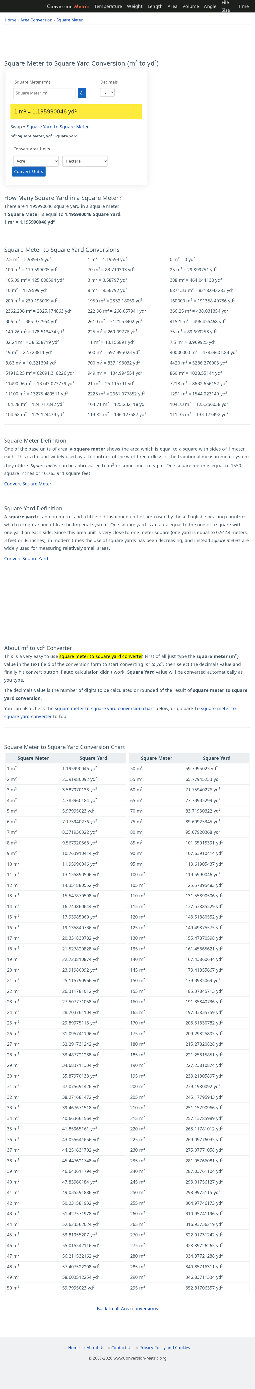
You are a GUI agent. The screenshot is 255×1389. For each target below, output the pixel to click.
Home (74, 1347)
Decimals (109, 82)
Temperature (108, 6)
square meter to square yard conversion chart (104, 708)
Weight (134, 6)
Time (243, 6)
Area (173, 6)
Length (155, 6)
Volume (191, 6)
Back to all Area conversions (127, 1308)
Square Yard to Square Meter (58, 127)
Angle (210, 6)
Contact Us (121, 1347)
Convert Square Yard (26, 558)
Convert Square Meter (28, 484)
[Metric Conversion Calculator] (68, 6)
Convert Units (28, 171)
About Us (96, 1347)
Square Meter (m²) (32, 82)
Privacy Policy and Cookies (164, 1347)
